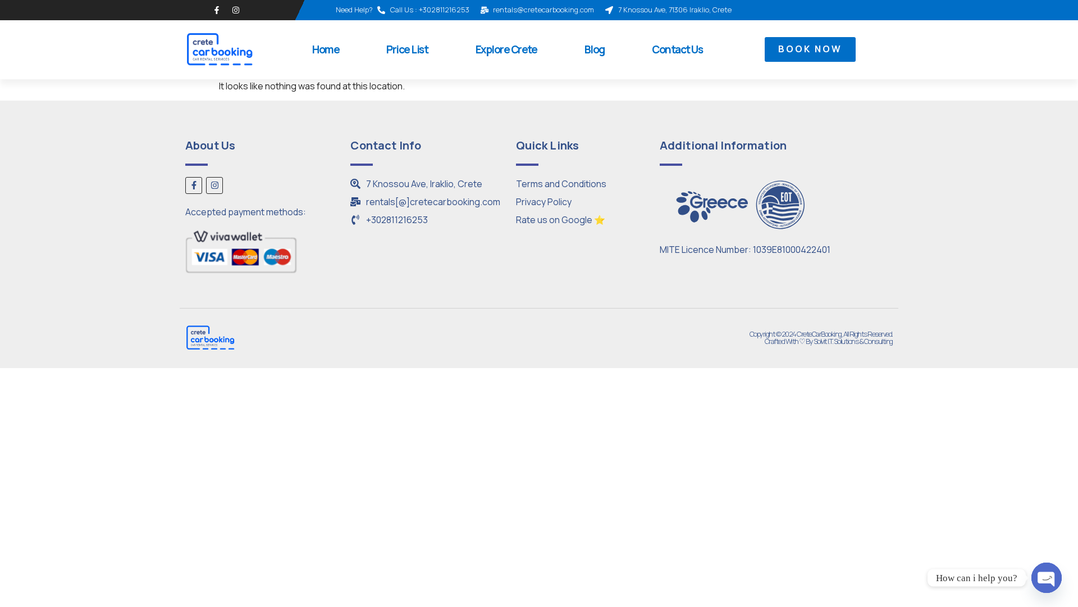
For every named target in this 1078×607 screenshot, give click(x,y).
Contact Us (677, 49)
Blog (594, 49)
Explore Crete (506, 49)
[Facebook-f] (217, 10)
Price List (407, 49)
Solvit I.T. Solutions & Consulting (853, 341)
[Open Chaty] (1046, 578)
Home (325, 49)
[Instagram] (236, 10)
